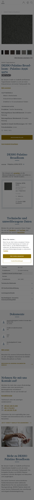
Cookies (5, 251)
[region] (17, 250)
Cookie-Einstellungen (17, 261)
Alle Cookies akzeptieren (17, 256)
